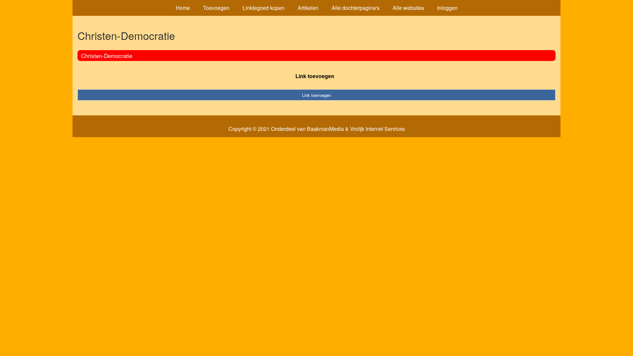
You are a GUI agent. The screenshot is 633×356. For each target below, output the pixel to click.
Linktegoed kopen (264, 8)
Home (183, 8)
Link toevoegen (314, 76)
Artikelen (308, 8)
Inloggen (447, 8)
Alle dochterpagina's (355, 8)
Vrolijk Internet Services (377, 129)
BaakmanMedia (325, 129)
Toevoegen (216, 8)
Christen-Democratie (106, 55)
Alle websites (408, 8)
